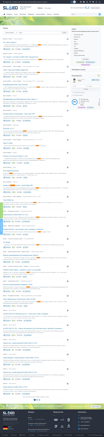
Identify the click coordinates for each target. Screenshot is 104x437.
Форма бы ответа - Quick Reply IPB (18, 185)
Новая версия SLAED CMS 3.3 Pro (15, 387)
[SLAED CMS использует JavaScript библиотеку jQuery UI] (69, 426)
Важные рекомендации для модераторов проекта (20, 255)
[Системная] (74, 2)
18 (67, 281)
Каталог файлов (40, 14)
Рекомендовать (99, 2)
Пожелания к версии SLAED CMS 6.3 (37, 423)
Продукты (9, 14)
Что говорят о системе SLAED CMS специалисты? (21, 57)
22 (67, 339)
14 (14, 192)
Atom (75, 41)
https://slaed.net (84, 428)
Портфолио (69, 435)
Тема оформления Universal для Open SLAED (19, 299)
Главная (6, 435)
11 (14, 148)
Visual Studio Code (78, 34)
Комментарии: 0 (91, 62)
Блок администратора (11, 171)
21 (67, 325)
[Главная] (4, 14)
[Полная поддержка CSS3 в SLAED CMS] (56, 426)
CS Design (6, 242)
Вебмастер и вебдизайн (14, 225)
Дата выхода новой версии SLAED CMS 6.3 (39, 429)
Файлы (33, 435)
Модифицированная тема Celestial (15, 84)
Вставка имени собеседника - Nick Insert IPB (19, 114)
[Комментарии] (13, 49)
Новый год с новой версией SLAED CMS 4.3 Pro (20, 343)
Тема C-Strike (8, 143)
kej (26, 76)
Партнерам (22, 14)
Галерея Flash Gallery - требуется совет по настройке (22, 270)
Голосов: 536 (81, 62)
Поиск (64, 32)
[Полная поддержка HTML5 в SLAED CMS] (69, 420)
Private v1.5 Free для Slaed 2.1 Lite (15, 156)
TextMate (76, 48)
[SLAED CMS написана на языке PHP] (56, 420)
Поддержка (31, 14)
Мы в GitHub (80, 2)
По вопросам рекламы (96, 435)
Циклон (30, 417)
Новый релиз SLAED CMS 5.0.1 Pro (15, 214)
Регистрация (48, 8)
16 (67, 251)
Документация (57, 435)
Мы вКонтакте (90, 2)
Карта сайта (81, 435)
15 (67, 239)
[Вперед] (39, 400)
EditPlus (76, 53)
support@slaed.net (85, 425)
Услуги (16, 14)
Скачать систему (95, 8)
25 (67, 383)
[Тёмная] (77, 2)
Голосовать (85, 59)
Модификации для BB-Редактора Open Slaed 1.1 (20, 99)
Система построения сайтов (15, 238)
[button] (40, 8)
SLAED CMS (27, 49)
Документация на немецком (93, 2)
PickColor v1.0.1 (8, 128)
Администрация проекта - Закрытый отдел (18, 251)
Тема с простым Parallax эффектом (15, 70)
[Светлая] (72, 2)
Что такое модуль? (9, 42)
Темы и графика (17, 66)
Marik (26, 91)
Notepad (76, 43)
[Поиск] (99, 14)
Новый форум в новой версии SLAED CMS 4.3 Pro (21, 358)
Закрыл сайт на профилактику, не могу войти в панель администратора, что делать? (25, 2)
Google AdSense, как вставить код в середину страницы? (23, 229)
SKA (26, 106)
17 (67, 266)
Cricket (26, 247)
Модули (26, 266)
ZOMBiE (27, 148)
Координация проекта (13, 211)
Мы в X (87, 2)
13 (67, 211)
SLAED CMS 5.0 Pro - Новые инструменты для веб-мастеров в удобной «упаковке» (32, 328)
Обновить (91, 107)
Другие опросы (86, 64)
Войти (86, 89)
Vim (75, 46)
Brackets (76, 39)
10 (67, 167)
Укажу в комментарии (79, 55)
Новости (49, 14)
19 (67, 295)
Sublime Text (77, 37)
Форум (4, 211)
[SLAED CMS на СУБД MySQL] (62, 420)
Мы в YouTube (84, 2)
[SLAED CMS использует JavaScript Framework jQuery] (62, 426)
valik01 (27, 162)
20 (67, 310)
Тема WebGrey (8, 200)
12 (67, 196)
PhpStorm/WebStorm (79, 50)
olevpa (31, 419)
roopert (26, 234)
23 (67, 354)
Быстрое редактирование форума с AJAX (17, 284)
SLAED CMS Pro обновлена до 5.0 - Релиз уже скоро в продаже (25, 314)
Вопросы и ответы (7, 38)
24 (67, 369)
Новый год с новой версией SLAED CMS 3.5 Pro (20, 372)
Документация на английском (96, 2)
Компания (56, 14)
